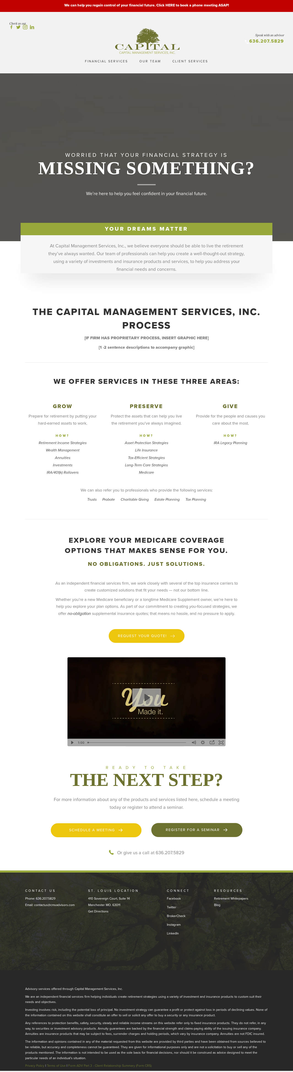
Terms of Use (56, 1066)
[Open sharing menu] (212, 742)
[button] (146, 636)
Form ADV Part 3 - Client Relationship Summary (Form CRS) (110, 1066)
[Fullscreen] (221, 742)
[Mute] (193, 742)
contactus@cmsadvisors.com (54, 905)
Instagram (174, 925)
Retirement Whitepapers (231, 899)
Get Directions (98, 911)
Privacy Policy (34, 1066)
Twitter (171, 907)
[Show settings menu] (202, 742)
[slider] (137, 742)
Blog (217, 905)
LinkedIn (173, 933)
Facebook (174, 899)
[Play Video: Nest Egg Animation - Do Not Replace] (146, 697)
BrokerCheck (176, 916)
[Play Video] (71, 742)
